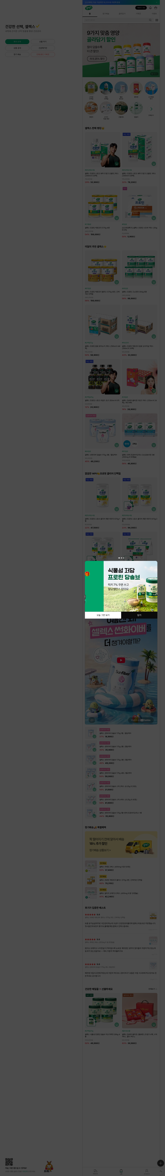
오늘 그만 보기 (103, 615)
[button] (118, 557)
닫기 (139, 615)
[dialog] (121, 588)
